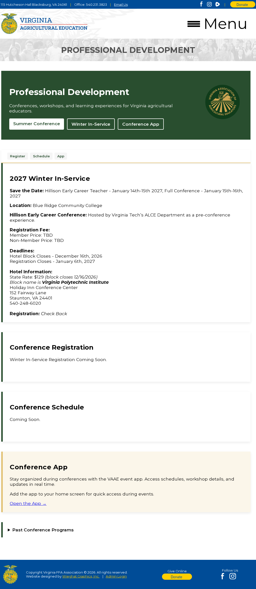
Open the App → (28, 503)
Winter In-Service (91, 124)
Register (17, 156)
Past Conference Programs (43, 529)
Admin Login (116, 576)
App (60, 156)
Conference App (140, 124)
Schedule (41, 156)
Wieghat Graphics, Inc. (81, 576)
